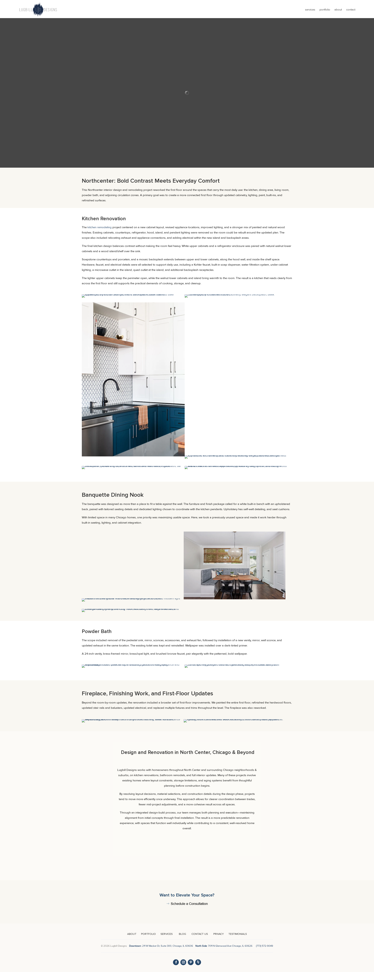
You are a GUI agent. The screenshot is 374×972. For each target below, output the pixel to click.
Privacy (218, 934)
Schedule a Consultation (189, 904)
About (338, 9)
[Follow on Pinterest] (191, 962)
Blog (182, 934)
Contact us (199, 934)
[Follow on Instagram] (183, 962)
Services (310, 9)
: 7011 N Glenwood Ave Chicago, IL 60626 (223, 945)
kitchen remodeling (99, 227)
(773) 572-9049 (264, 945)
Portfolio (324, 9)
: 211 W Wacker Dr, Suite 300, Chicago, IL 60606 (162, 945)
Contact (350, 9)
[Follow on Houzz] (198, 962)
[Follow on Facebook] (176, 962)
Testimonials (237, 934)
